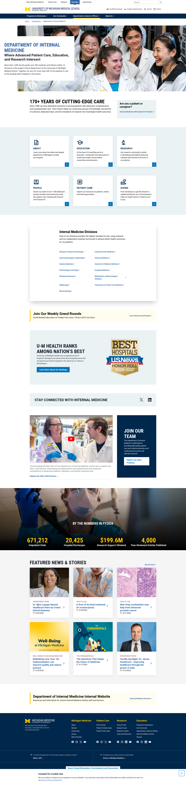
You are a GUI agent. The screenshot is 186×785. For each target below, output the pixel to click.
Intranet (139, 737)
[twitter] (81, 742)
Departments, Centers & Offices (147, 731)
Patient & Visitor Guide (104, 728)
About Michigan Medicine (35, 2)
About (73, 725)
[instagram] (77, 742)
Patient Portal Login (103, 731)
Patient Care (52, 2)
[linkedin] (150, 400)
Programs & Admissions (144, 725)
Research (64, 2)
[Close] (182, 773)
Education (74, 2)
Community (75, 731)
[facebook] (72, 742)
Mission (74, 728)
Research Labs (122, 728)
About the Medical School (145, 734)
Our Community (141, 728)
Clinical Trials (121, 725)
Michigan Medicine (81, 720)
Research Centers (123, 731)
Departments (87, 2)
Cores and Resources (124, 734)
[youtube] (85, 742)
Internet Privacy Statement (51, 780)
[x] (141, 400)
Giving (73, 734)
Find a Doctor (101, 725)
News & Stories (76, 737)
